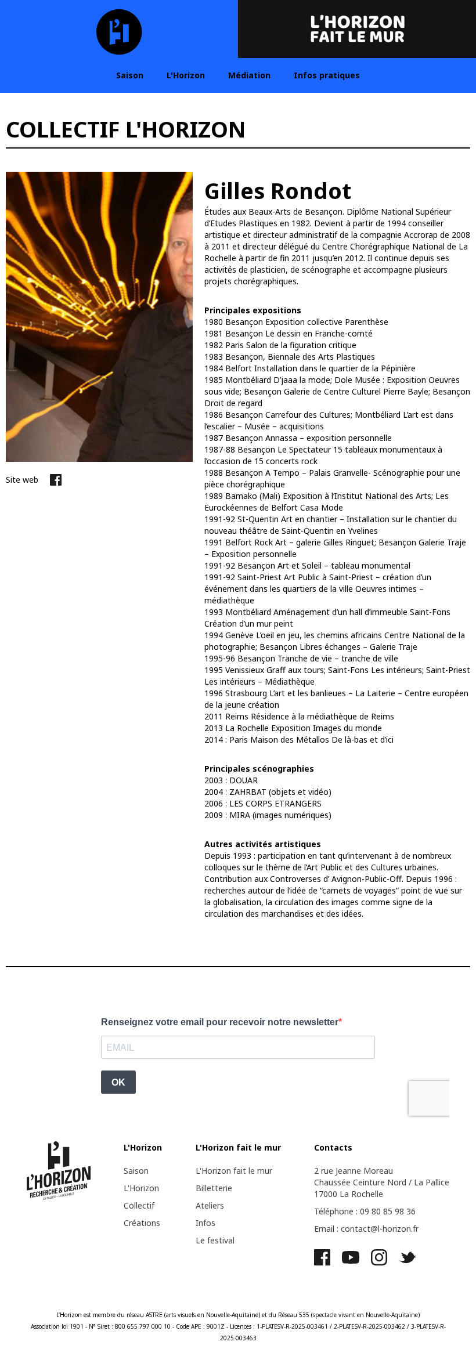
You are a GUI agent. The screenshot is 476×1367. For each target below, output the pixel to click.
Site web (22, 479)
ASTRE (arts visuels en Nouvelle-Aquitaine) (203, 1315)
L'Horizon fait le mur (234, 1170)
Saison (129, 75)
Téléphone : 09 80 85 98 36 (365, 1211)
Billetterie (214, 1188)
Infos (205, 1222)
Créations (142, 1222)
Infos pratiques (327, 75)
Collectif (139, 1205)
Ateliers (210, 1205)
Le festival (215, 1240)
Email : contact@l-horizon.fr (366, 1228)
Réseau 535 (293, 1315)
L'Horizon (186, 75)
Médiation (249, 75)
